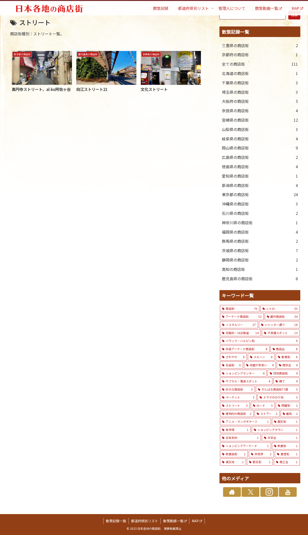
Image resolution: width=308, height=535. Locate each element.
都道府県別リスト (144, 520)
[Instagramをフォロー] (269, 492)
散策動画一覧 (173, 520)
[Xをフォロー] (250, 492)
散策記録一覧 (116, 520)
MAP (195, 520)
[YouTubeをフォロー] (288, 492)
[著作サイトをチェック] (232, 492)
